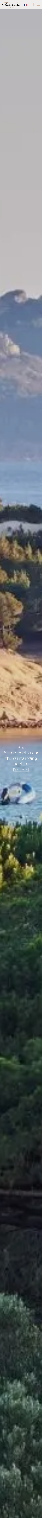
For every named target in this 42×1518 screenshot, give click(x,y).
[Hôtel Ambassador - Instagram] (23, 748)
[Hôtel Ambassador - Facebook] (19, 748)
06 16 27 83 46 (22, 770)
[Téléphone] (32, 4)
